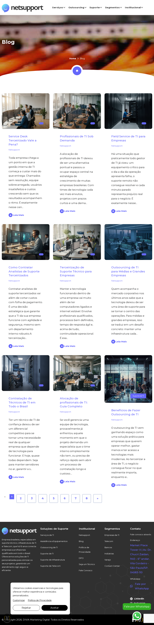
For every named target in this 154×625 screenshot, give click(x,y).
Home (72, 58)
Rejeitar (26, 607)
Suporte (94, 7)
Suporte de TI (138, 396)
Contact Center (112, 566)
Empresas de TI (112, 535)
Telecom (109, 541)
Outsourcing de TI (49, 547)
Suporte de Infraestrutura (52, 560)
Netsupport (14, 150)
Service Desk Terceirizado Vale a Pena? (23, 140)
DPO (81, 558)
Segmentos (112, 7)
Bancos (108, 547)
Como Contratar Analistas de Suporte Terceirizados (24, 271)
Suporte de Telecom (50, 566)
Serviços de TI (47, 535)
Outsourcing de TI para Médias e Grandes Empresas (128, 271)
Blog (81, 541)
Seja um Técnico (87, 564)
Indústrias (109, 553)
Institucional (133, 7)
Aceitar (54, 607)
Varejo (108, 560)
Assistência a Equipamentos (53, 541)
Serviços (57, 7)
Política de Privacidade (85, 549)
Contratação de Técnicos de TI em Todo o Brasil (22, 402)
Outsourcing (76, 7)
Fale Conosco (85, 570)
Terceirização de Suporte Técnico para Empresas (76, 271)
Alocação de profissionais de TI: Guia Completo (74, 402)
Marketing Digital (40, 619)
